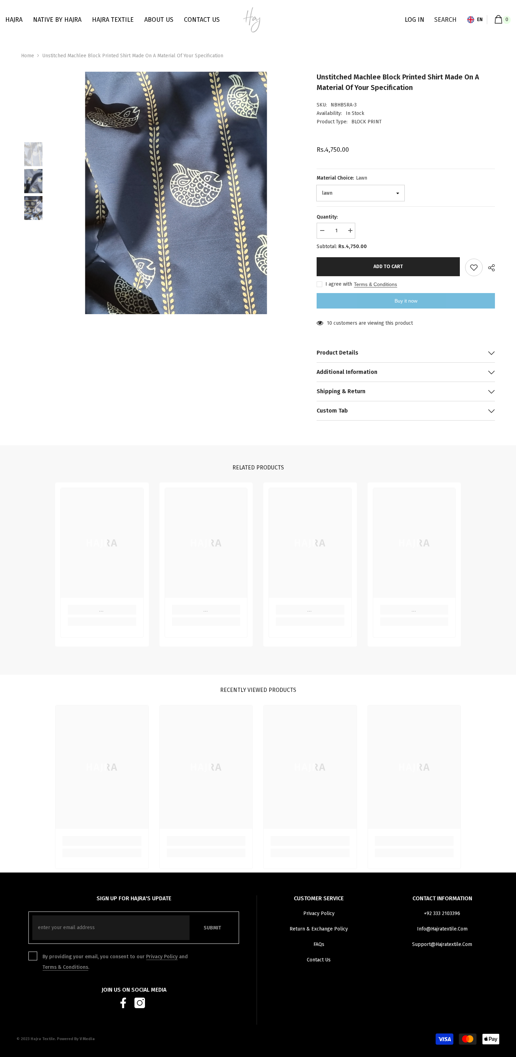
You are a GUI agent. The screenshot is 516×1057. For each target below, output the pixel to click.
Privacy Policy (162, 957)
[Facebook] (123, 1003)
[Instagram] (139, 1003)
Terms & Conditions (375, 284)
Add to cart (388, 267)
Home (27, 56)
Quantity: (327, 217)
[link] (102, 610)
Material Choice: (342, 178)
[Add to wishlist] (474, 267)
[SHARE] (489, 267)
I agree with (338, 284)
